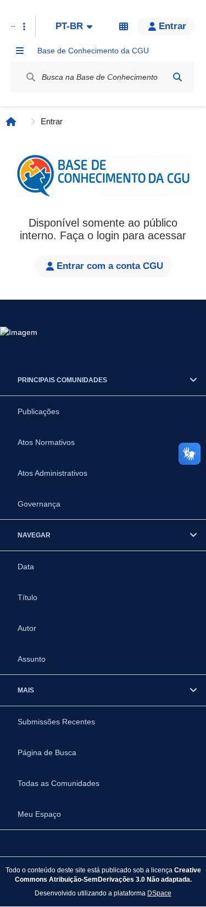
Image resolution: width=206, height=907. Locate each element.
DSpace (159, 893)
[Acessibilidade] (123, 26)
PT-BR (69, 26)
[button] (166, 26)
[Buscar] (177, 77)
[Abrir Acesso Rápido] (24, 26)
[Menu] (20, 50)
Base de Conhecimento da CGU (93, 50)
